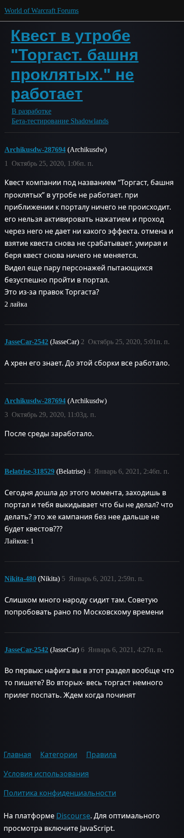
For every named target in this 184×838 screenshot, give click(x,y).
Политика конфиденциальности (60, 793)
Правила (101, 754)
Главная (17, 754)
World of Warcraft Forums (41, 10)
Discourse (73, 816)
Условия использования (46, 774)
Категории (58, 754)
